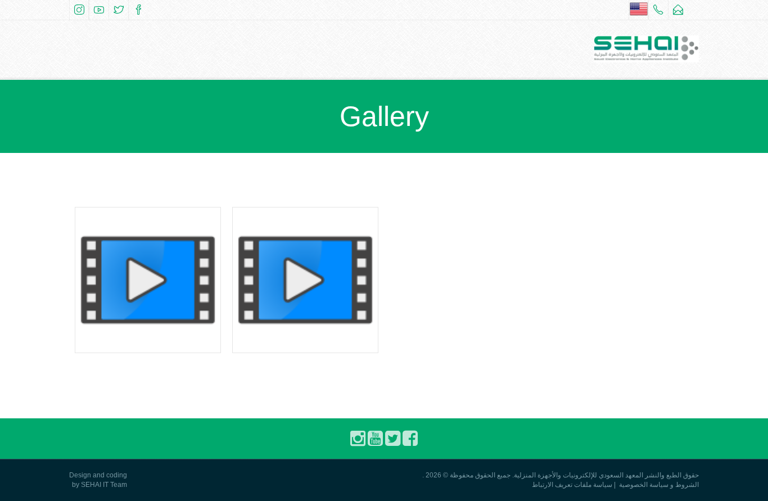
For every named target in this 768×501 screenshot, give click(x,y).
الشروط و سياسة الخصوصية (659, 485)
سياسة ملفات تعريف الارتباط (572, 485)
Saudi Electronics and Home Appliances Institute (148, 294)
